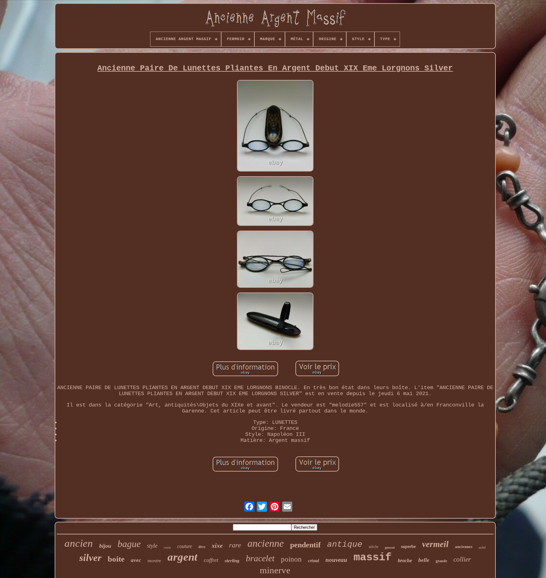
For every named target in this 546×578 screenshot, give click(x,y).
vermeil (435, 544)
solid (482, 547)
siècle (374, 546)
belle (423, 560)
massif (372, 557)
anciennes (463, 546)
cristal (313, 560)
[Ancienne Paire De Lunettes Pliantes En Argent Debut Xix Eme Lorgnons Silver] (275, 126)
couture (184, 546)
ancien (78, 543)
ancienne (265, 543)
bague (129, 544)
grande (441, 561)
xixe (217, 545)
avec (136, 560)
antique (344, 544)
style (152, 545)
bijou (105, 546)
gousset (390, 547)
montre (154, 560)
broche (405, 560)
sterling (232, 560)
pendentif (305, 545)
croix (167, 547)
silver (90, 557)
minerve (275, 570)
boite (116, 559)
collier (462, 559)
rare (235, 545)
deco (201, 547)
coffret (211, 560)
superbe (408, 546)
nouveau (336, 560)
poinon (291, 559)
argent (182, 557)
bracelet (260, 558)
